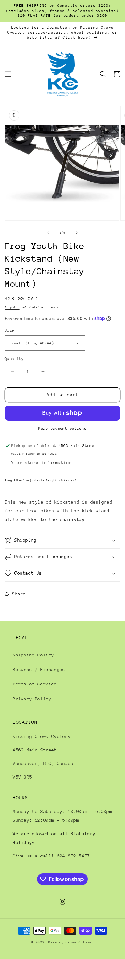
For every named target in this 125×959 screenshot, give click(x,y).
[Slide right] (77, 233)
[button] (8, 74)
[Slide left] (48, 233)
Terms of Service (35, 684)
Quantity (14, 358)
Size (9, 330)
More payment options (62, 428)
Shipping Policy (33, 655)
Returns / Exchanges (39, 669)
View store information (41, 462)
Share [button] (19, 593)
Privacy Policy (32, 698)
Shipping (12, 307)
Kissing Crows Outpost (71, 942)
